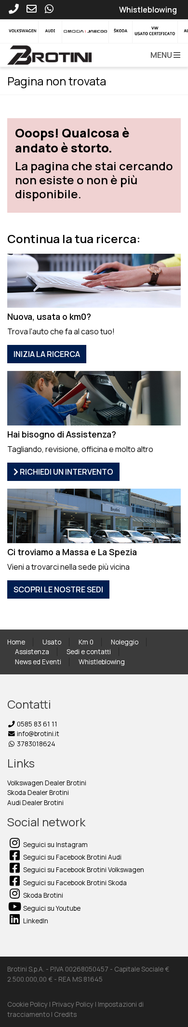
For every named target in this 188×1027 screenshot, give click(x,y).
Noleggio (124, 642)
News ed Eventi (38, 661)
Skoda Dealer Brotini (38, 792)
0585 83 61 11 (36, 724)
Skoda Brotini (42, 895)
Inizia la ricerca (46, 354)
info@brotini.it (37, 733)
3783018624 (35, 743)
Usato (51, 642)
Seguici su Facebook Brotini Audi (71, 857)
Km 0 (86, 642)
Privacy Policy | (75, 1004)
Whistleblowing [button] (148, 9)
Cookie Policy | (29, 1004)
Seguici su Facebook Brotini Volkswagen (83, 869)
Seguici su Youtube (51, 908)
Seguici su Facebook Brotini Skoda (74, 882)
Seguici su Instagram (55, 844)
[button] (163, 55)
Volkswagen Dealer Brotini (46, 783)
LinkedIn (35, 921)
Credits (65, 1014)
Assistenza (32, 651)
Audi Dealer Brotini (35, 802)
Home (16, 642)
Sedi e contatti (89, 651)
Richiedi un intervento (65, 471)
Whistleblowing (102, 661)
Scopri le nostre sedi (58, 589)
